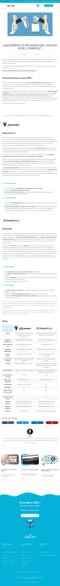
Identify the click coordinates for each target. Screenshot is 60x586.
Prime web (37, 1)
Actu (42, 1)
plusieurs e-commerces (11, 68)
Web (30, 39)
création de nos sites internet (49, 100)
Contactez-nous (54, 1)
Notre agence (27, 1)
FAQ (32, 1)
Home (21, 1)
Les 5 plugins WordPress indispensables (29, 469)
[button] (38, 5)
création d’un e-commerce (10, 115)
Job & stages (46, 1)
